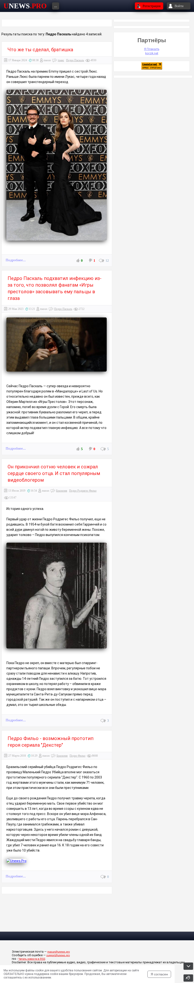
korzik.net (151, 53)
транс (61, 60)
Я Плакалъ (151, 49)
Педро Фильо (77, 755)
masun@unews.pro (58, 951)
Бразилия (61, 490)
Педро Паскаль (75, 60)
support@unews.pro (58, 955)
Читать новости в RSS (31, 958)
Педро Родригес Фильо (83, 490)
